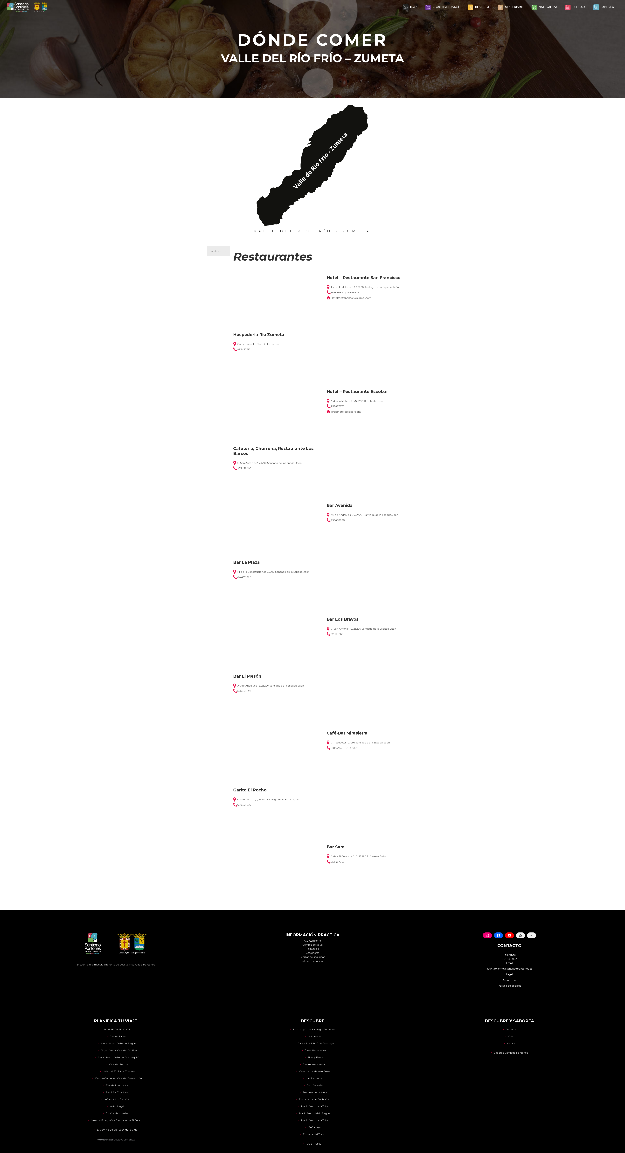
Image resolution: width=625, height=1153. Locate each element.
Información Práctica (116, 1099)
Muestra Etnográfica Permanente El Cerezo (117, 1120)
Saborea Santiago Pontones (511, 1052)
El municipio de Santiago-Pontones (314, 1029)
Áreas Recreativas (315, 1050)
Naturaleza (314, 1036)
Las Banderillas (315, 1078)
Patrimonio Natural (314, 1064)
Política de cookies (117, 1113)
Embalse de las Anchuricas (315, 1099)
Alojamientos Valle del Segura (118, 1043)
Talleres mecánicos (312, 961)
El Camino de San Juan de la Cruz (117, 1129)
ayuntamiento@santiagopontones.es (509, 968)
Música (511, 1043)
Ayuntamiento (312, 940)
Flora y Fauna (316, 1057)
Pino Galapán (315, 1085)
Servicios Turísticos (117, 1092)
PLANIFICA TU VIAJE (117, 1029)
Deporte (511, 1029)
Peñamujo (314, 1127)
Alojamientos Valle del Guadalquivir (118, 1057)
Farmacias (312, 948)
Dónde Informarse (117, 1085)
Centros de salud (312, 944)
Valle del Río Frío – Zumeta (119, 1071)
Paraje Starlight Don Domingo (316, 1043)
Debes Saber (118, 1036)
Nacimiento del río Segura (314, 1113)
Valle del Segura (118, 1064)
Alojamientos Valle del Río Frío (119, 1050)
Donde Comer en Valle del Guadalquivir (118, 1078)
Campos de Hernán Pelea (314, 1071)
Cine (511, 1036)
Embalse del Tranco (314, 1134)
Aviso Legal (117, 1106)
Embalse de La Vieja (315, 1092)
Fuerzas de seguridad (312, 956)
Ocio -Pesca (313, 1143)
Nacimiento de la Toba (314, 1106)
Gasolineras (312, 952)
